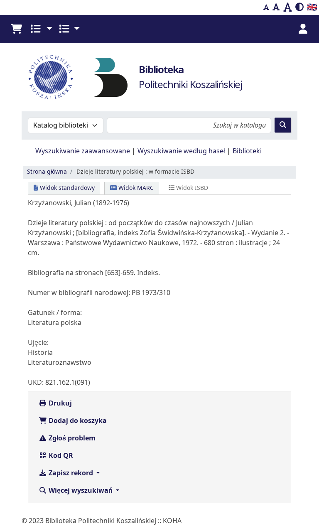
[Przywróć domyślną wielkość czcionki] (276, 7)
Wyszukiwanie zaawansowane (82, 151)
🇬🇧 (312, 7)
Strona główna (47, 171)
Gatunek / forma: (55, 313)
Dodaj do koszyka (77, 421)
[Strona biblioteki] (111, 77)
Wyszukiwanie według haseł (181, 151)
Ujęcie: (38, 343)
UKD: (36, 383)
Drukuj (59, 403)
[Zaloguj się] (302, 29)
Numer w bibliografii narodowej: (79, 293)
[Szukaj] (283, 125)
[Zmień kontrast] (299, 7)
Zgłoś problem (71, 438)
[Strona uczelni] (50, 77)
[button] (16, 29)
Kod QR (60, 456)
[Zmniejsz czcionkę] (266, 7)
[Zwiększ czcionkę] (288, 7)
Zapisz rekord (71, 473)
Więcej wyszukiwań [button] (80, 491)
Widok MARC (135, 188)
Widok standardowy (66, 188)
